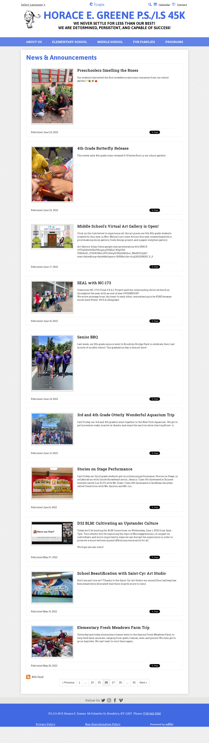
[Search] (150, 4)
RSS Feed (37, 677)
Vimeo (121, 700)
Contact (181, 5)
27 (113, 682)
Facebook (115, 700)
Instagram (109, 700)
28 (120, 682)
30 (134, 682)
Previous (69, 682)
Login (96, 4)
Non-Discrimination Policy (103, 724)
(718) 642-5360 (152, 713)
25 (99, 682)
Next (142, 682)
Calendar (164, 5)
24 (92, 682)
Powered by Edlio (161, 724)
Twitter (103, 700)
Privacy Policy (45, 724)
